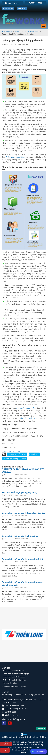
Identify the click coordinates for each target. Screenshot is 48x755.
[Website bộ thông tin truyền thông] (24, 734)
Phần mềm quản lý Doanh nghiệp (16, 674)
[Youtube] (10, 723)
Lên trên (40, 729)
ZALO (5, 750)
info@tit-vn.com (13, 3)
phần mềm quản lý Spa (26, 408)
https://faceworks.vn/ (11, 451)
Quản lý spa (34, 454)
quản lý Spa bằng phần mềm (14, 459)
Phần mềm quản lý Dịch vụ (13, 670)
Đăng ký (23, 8)
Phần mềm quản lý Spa (16, 157)
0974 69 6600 (36, 3)
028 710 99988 (11, 709)
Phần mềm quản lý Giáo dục (14, 677)
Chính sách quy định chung (14, 737)
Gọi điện (7, 744)
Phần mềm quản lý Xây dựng (14, 680)
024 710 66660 (11, 706)
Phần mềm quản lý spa (17, 454)
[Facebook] (4, 723)
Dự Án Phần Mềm (10, 683)
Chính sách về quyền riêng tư (14, 686)
